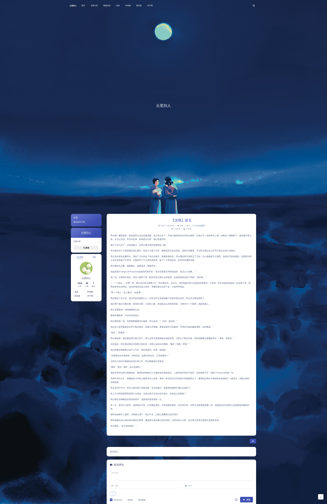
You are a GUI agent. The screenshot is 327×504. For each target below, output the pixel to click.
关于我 (90, 295)
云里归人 (73, 5)
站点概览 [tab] (80, 257)
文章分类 (77, 241)
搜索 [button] (87, 247)
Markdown (117, 500)
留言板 (77, 295)
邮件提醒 (141, 500)
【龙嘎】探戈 (181, 220)
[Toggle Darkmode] (320, 497)
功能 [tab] (94, 257)
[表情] (236, 499)
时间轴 (90, 291)
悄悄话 (130, 500)
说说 (76, 291)
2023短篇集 (200, 225)
